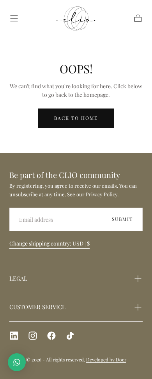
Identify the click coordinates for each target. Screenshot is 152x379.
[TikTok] (70, 335)
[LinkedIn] (14, 335)
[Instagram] (32, 335)
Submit (122, 219)
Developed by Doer (106, 359)
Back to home (76, 118)
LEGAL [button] (18, 278)
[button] (14, 18)
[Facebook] (51, 335)
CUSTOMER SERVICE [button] (37, 307)
